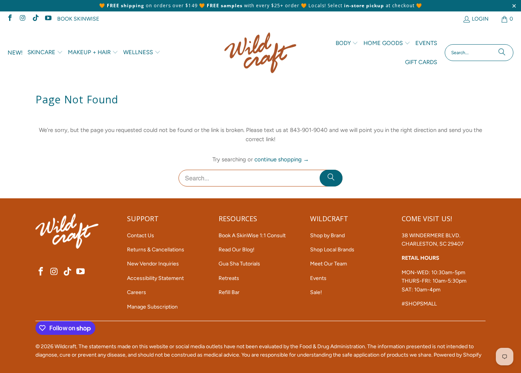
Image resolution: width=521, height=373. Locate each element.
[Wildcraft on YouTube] (48, 19)
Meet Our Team (328, 263)
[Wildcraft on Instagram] (22, 19)
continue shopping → (281, 159)
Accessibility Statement (155, 278)
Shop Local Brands (332, 249)
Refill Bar (229, 292)
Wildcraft (65, 346)
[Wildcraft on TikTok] (35, 19)
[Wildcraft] (260, 53)
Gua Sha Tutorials (239, 263)
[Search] (501, 52)
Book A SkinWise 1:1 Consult (252, 235)
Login (480, 19)
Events (318, 278)
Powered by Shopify (457, 355)
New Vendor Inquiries (153, 263)
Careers (136, 292)
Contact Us (140, 235)
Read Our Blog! (236, 249)
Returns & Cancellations (155, 249)
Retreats (229, 278)
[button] (45, 52)
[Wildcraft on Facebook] (9, 19)
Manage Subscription (152, 307)
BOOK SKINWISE (78, 19)
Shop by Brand (327, 235)
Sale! (316, 292)
